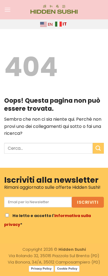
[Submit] (98, 148)
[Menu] (7, 9)
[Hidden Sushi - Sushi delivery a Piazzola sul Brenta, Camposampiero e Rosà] (54, 9)
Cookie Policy (67, 268)
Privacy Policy (41, 268)
